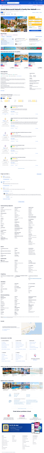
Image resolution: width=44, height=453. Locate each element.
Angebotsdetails (5, 317)
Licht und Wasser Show (4, 355)
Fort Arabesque (3, 342)
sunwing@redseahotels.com (6, 329)
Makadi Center (17, 354)
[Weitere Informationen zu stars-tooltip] (40, 9)
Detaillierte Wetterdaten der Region (22, 408)
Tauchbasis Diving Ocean (19, 343)
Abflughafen (30, 19)
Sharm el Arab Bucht (4, 346)
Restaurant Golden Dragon (33, 342)
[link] (30, 3)
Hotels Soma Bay (28, 394)
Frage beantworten (6, 179)
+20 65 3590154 (5, 330)
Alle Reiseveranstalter (4, 447)
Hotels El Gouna (28, 396)
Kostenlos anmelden (39, 5)
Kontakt (36, 0)
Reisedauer (30, 21)
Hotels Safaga (15, 396)
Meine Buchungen (4, 437)
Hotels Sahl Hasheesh (16, 394)
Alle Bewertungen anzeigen (21, 168)
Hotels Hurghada (28, 395)
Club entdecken (34, 5)
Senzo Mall (17, 359)
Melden (11, 179)
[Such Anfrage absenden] (18, 3)
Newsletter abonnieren (4, 442)
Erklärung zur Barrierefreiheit (26, 446)
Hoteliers (13, 437)
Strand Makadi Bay (4, 343)
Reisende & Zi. (37, 21)
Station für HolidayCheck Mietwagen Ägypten (35, 278)
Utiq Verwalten (24, 442)
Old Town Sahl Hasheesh (18, 355)
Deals (2, 0)
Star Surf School (17, 347)
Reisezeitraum (37, 19)
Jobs (33, 441)
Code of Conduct (14, 441)
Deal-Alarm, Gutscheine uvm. (5, 441)
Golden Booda (3, 354)
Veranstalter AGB (24, 437)
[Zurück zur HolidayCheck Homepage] (3, 2)
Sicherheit (23, 447)
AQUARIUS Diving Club (18, 342)
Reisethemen (34, 442)
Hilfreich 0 (8, 197)
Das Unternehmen (35, 437)
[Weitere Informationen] (24, 67)
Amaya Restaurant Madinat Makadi (34, 347)
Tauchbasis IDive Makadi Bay (19, 346)
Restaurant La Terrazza (32, 343)
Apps (2, 446)
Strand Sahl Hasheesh (4, 347)
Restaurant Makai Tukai (32, 346)
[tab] (31, 17)
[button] (9, 22)
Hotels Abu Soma (16, 395)
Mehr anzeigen (2, 90)
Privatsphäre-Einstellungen (25, 441)
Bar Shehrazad (3, 359)
